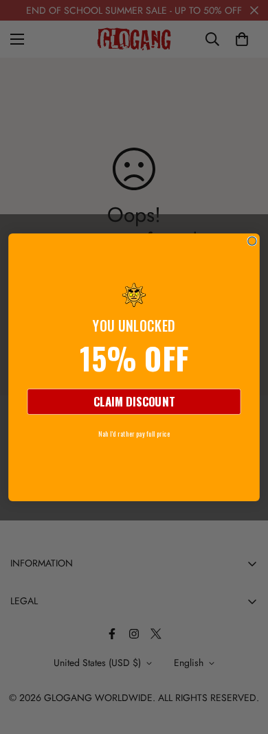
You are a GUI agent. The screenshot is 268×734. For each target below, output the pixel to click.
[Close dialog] (252, 240)
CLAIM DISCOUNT (134, 401)
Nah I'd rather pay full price (134, 433)
